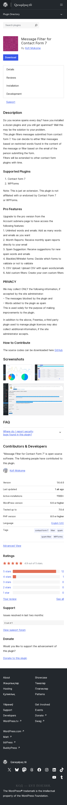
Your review (10, 599)
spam (60, 530)
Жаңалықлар (11, 683)
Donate (41, 715)
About (6, 677)
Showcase (41, 677)
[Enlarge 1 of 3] (28, 368)
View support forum (14, 630)
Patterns (40, 694)
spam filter (46, 537)
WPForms (58, 537)
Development (14, 93)
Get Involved (42, 704)
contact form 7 (41, 530)
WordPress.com (13, 731)
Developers (9, 715)
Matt (7, 736)
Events (39, 710)
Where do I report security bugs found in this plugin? (18, 433)
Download (10, 57)
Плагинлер (41, 688)
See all (60, 599)
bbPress (9, 742)
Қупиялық (9, 694)
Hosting (7, 688)
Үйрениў (8, 704)
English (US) (57, 523)
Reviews (11, 77)
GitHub (59, 350)
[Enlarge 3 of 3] (59, 387)
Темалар (40, 683)
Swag (40, 721)
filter (53, 530)
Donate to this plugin (15, 658)
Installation (12, 85)
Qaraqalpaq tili (18, 762)
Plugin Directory (11, 14)
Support (10, 102)
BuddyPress (11, 747)
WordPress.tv (12, 721)
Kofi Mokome (33, 48)
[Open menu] (62, 4)
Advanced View (12, 545)
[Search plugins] (36, 25)
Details (10, 69)
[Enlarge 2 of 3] (59, 368)
